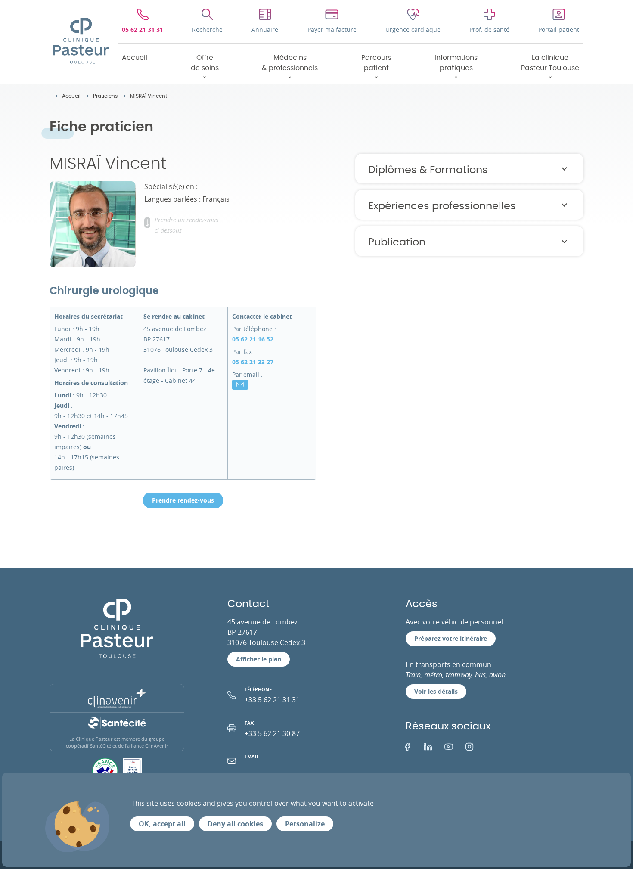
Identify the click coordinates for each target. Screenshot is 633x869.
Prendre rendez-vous (183, 500)
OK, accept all (162, 824)
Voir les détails (436, 691)
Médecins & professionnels (290, 62)
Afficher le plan (258, 659)
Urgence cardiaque (413, 29)
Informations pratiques (456, 62)
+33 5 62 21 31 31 (272, 695)
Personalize (305, 824)
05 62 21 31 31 (142, 29)
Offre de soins (205, 62)
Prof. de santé (489, 29)
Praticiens (105, 96)
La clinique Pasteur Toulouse (550, 62)
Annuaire (264, 29)
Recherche (207, 29)
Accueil (134, 57)
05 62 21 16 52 (252, 339)
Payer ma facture (332, 29)
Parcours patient (376, 62)
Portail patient (558, 29)
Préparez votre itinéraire (450, 638)
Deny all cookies (235, 824)
